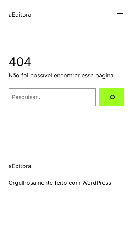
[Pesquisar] (111, 97)
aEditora (20, 14)
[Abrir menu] (120, 14)
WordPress (96, 182)
